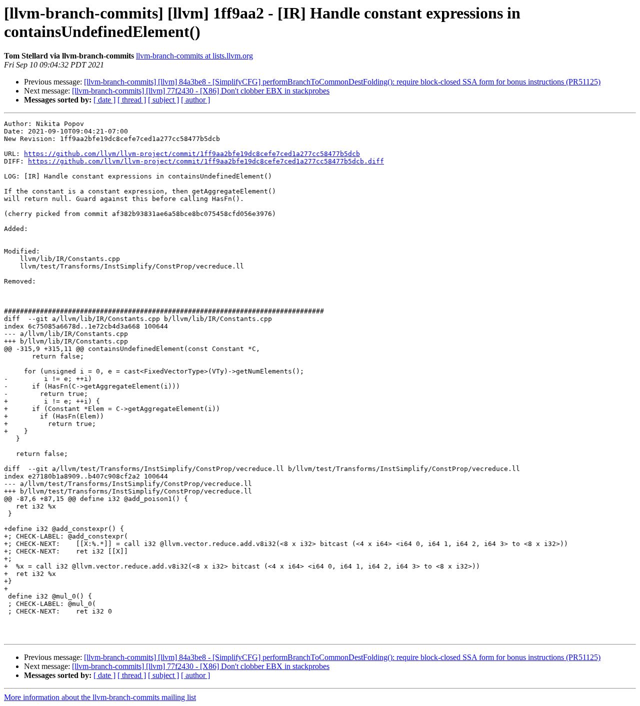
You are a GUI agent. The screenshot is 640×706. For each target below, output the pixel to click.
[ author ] (195, 100)
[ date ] (105, 100)
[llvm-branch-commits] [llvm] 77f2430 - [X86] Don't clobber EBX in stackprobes (201, 90)
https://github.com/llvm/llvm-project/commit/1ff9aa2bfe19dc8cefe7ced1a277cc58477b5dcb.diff (206, 161)
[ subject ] (163, 100)
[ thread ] (132, 100)
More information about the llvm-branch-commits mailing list (100, 697)
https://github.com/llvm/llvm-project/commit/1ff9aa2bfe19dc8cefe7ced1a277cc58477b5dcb (192, 154)
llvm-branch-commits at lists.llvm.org (194, 56)
